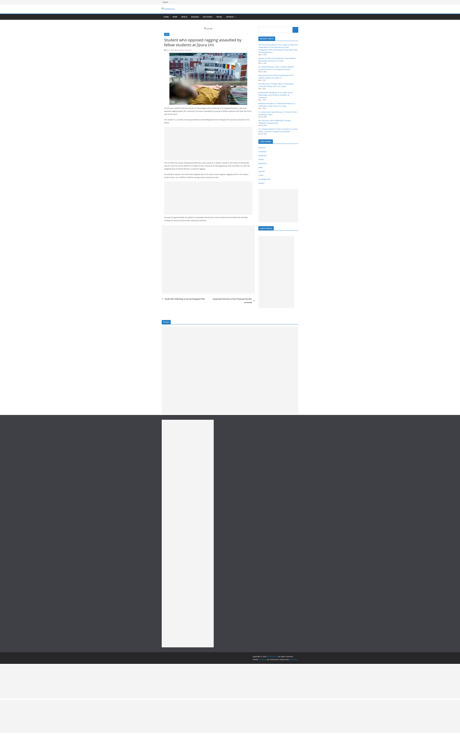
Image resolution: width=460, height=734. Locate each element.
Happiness (262, 155)
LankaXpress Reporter (184, 50)
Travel (219, 17)
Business (195, 17)
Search (295, 30)
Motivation (262, 163)
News (175, 17)
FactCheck (207, 17)
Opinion (229, 17)
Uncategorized (264, 179)
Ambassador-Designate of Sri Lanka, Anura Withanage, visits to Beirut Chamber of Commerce (275, 95)
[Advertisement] (208, 143)
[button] (234, 17)
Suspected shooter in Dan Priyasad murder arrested (232, 301)
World (184, 17)
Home (166, 17)
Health (261, 159)
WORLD (261, 183)
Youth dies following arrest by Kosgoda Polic (185, 299)
